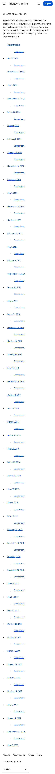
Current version (13, 45)
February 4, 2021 (14, 260)
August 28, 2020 (14, 287)
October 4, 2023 (14, 179)
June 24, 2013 (13, 583)
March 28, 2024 (13, 112)
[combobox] (15, 769)
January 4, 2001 (14, 718)
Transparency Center (12, 761)
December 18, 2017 (15, 381)
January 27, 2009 (14, 664)
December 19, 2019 (15, 328)
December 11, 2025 (15, 72)
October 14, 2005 (14, 691)
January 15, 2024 (14, 153)
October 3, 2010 (14, 637)
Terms (39, 755)
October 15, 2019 (14, 341)
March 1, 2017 (13, 422)
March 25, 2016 (13, 462)
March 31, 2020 (13, 314)
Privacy (31, 755)
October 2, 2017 (14, 395)
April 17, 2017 (13, 408)
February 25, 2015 (15, 530)
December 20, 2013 (15, 570)
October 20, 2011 (14, 624)
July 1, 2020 (12, 301)
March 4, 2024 (13, 126)
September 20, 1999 (16, 732)
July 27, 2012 (13, 597)
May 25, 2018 (13, 368)
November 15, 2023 (15, 166)
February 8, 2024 (14, 139)
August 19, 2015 (14, 476)
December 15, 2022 (15, 206)
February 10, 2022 (15, 233)
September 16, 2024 (16, 99)
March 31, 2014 (13, 557)
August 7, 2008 (13, 678)
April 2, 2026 (12, 58)
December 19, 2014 (15, 543)
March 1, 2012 (13, 610)
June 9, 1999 (12, 745)
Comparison (19, 52)
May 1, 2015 (12, 516)
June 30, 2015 (13, 489)
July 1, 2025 (12, 85)
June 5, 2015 (12, 503)
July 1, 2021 (12, 247)
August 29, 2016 (14, 435)
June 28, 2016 (13, 449)
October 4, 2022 (14, 220)
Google (6, 755)
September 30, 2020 (16, 274)
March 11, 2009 (13, 651)
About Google (19, 755)
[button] (4, 4)
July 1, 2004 (12, 705)
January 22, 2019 (14, 354)
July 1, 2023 (12, 193)
